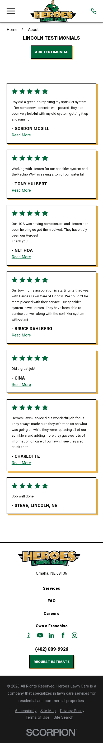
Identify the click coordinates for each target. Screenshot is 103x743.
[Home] (51, 558)
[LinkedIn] (51, 635)
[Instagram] (74, 635)
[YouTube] (40, 635)
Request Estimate (51, 662)
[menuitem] (25, 711)
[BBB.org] (28, 635)
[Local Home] (53, 11)
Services (51, 588)
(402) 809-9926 (51, 649)
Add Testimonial (51, 52)
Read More (21, 135)
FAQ (51, 600)
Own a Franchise (52, 626)
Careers (51, 613)
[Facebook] (63, 635)
